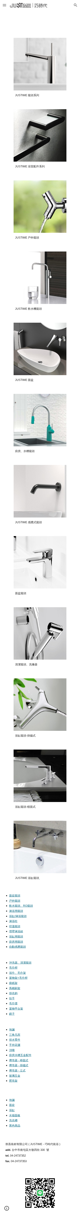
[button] (4, 5)
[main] (40, 95)
